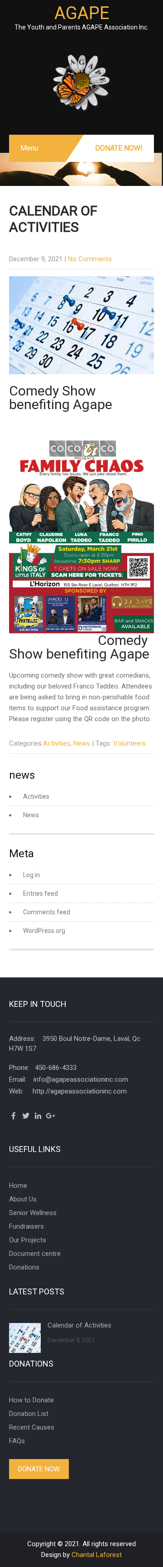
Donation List (28, 1414)
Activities (56, 743)
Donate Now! (119, 148)
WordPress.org (44, 930)
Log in (31, 875)
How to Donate (31, 1400)
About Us (23, 1199)
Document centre (35, 1254)
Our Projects (27, 1240)
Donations (24, 1267)
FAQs (17, 1441)
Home (18, 1185)
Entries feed (40, 893)
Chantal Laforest (97, 1555)
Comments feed (46, 912)
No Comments (90, 259)
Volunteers (129, 743)
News (81, 743)
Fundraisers (26, 1226)
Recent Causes (31, 1427)
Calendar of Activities (79, 1325)
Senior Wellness (33, 1213)
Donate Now (39, 1469)
